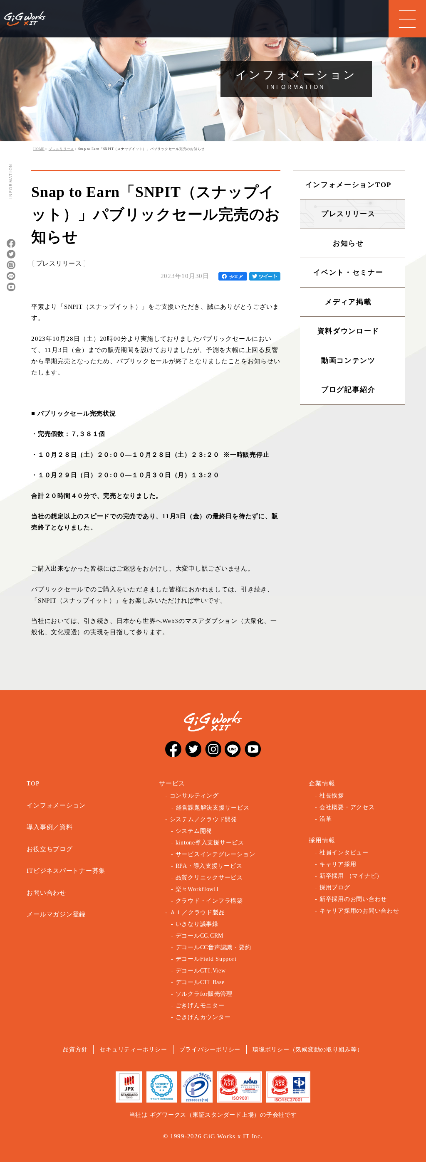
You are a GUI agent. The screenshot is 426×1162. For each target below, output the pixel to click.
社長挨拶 (332, 796)
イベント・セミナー (348, 272)
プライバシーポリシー (210, 1049)
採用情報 (322, 840)
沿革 (326, 819)
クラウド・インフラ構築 (209, 901)
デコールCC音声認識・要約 (213, 947)
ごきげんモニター (200, 1005)
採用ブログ (335, 887)
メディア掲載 (348, 302)
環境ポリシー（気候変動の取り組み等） (308, 1049)
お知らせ (348, 243)
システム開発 (194, 831)
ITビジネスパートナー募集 (66, 870)
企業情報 (322, 783)
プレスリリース (59, 263)
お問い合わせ (46, 892)
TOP (33, 783)
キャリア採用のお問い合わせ (359, 911)
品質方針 (75, 1049)
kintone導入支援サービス (210, 842)
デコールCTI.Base (200, 982)
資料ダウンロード (348, 331)
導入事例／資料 (49, 827)
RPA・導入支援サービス (209, 866)
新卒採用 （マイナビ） (351, 876)
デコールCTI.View (201, 971)
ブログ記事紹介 (348, 390)
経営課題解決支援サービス (213, 808)
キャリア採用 (338, 864)
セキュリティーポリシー (133, 1049)
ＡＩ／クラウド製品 (197, 912)
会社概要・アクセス (347, 807)
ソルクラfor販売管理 (204, 994)
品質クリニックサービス (209, 877)
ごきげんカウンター (203, 1017)
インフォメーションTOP (348, 185)
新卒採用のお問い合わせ (353, 899)
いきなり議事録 (197, 924)
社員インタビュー (344, 852)
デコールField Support (206, 959)
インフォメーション (56, 805)
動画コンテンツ (348, 360)
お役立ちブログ (49, 849)
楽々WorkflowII (197, 889)
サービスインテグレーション (215, 854)
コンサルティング (194, 796)
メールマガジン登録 (56, 914)
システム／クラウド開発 (203, 819)
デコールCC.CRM (200, 936)
